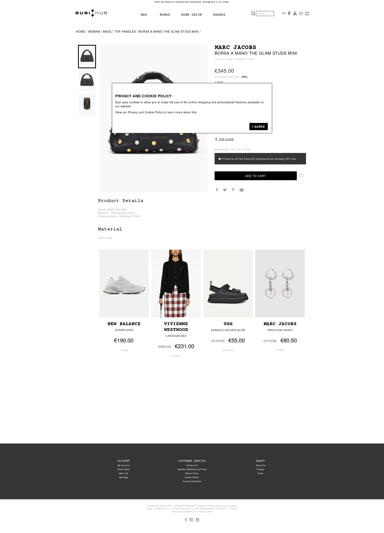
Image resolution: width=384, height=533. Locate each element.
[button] (258, 126)
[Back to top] (373, 522)
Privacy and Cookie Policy (145, 112)
